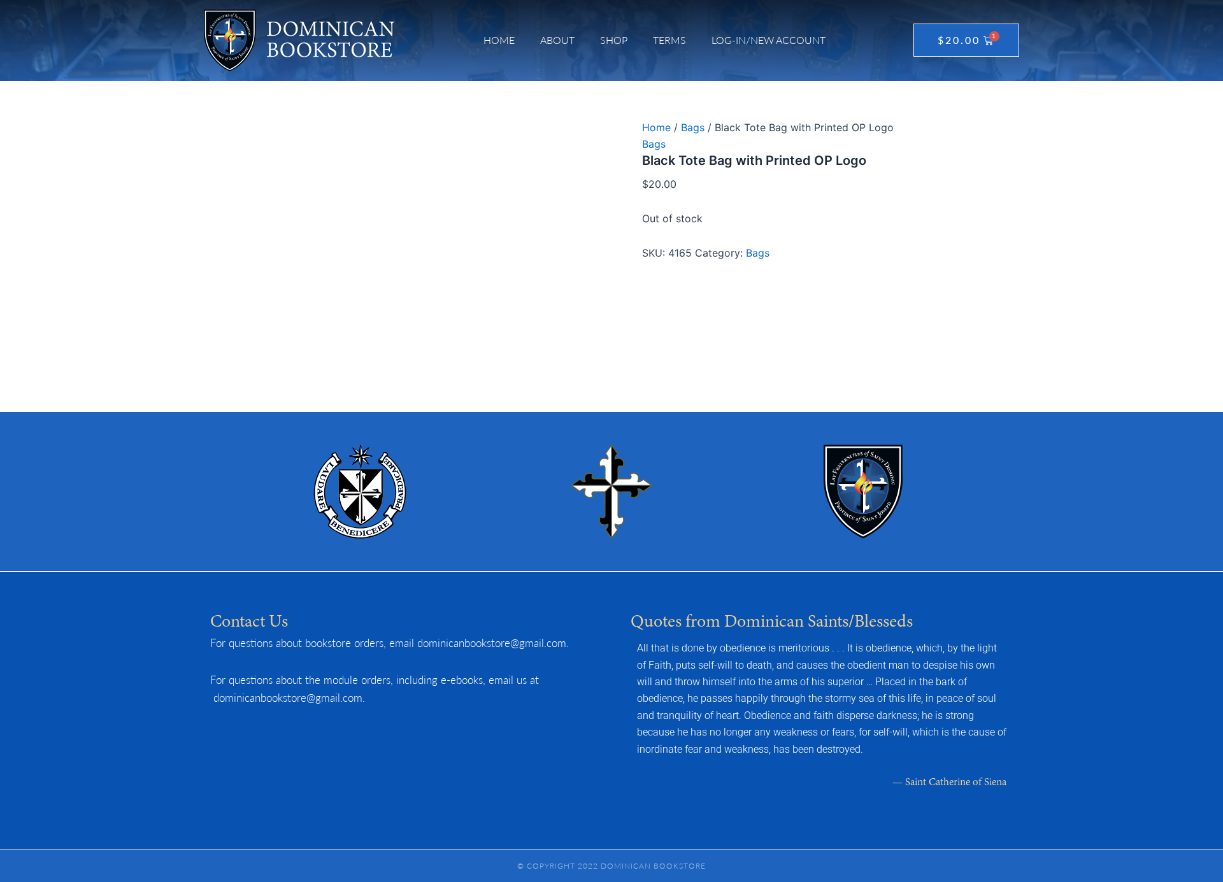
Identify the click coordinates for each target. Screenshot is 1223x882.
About (557, 39)
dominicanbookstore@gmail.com (491, 642)
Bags (692, 127)
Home (499, 39)
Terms (669, 39)
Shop (613, 39)
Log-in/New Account (769, 39)
